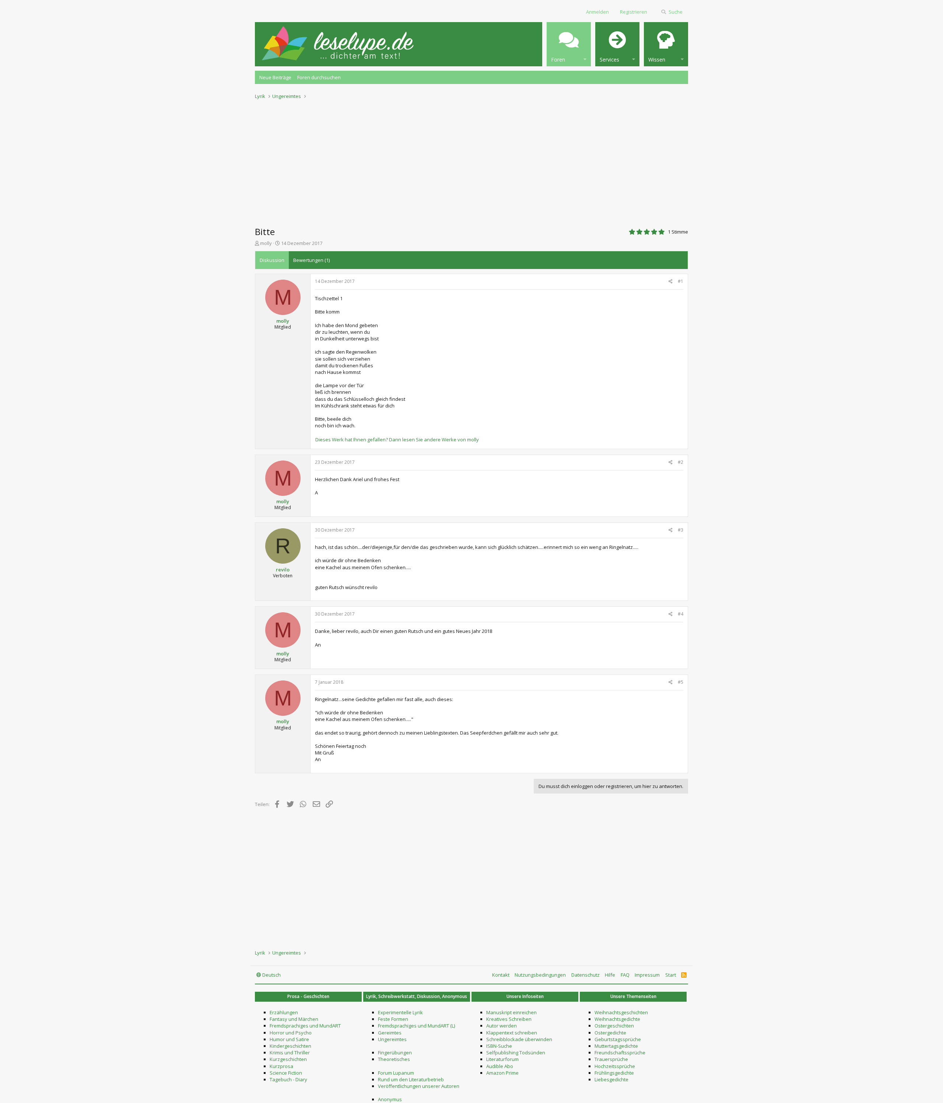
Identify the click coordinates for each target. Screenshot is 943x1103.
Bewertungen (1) (311, 260)
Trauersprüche (611, 1059)
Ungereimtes (392, 1039)
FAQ (625, 974)
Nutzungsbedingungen (540, 974)
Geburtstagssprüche (618, 1039)
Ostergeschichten (614, 1025)
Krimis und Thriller (290, 1052)
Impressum (647, 974)
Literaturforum (502, 1059)
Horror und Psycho (291, 1032)
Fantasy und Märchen (294, 1019)
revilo (283, 569)
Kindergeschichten (290, 1046)
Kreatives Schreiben (509, 1019)
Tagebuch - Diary (288, 1079)
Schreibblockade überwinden (519, 1039)
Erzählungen (284, 1012)
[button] (569, 44)
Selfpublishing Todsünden (515, 1052)
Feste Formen (393, 1019)
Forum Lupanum (396, 1072)
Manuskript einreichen (511, 1012)
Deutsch (271, 974)
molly (266, 243)
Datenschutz (585, 974)
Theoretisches (394, 1059)
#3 (680, 530)
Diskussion (272, 260)
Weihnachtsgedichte (617, 1019)
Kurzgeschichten (288, 1059)
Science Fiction (286, 1072)
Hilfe (610, 974)
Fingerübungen (395, 1052)
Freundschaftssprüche (620, 1052)
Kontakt (500, 974)
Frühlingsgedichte (614, 1072)
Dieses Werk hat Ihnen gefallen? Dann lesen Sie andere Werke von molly (397, 439)
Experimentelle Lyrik (400, 1012)
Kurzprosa (281, 1066)
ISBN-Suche (499, 1046)
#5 (680, 682)
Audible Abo (499, 1066)
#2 (680, 462)
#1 (680, 281)
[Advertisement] (471, 160)
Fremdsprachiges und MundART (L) (416, 1025)
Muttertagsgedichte (616, 1046)
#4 (680, 614)
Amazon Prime (502, 1072)
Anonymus (390, 1099)
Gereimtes (390, 1032)
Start (670, 974)
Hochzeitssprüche (615, 1066)
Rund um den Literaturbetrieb (411, 1079)
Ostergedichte (610, 1032)
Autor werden (501, 1025)
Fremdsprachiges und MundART (305, 1025)
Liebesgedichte (611, 1079)
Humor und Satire (289, 1039)
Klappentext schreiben (511, 1032)
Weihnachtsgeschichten (621, 1012)
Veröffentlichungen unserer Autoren (418, 1086)
